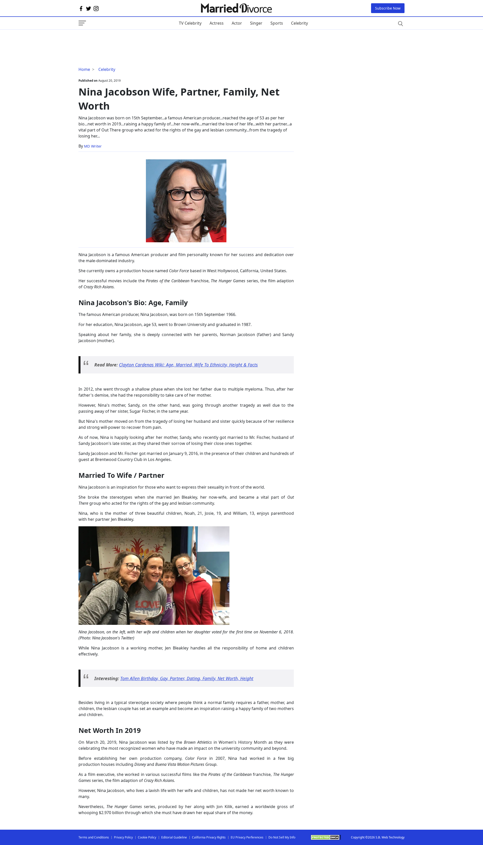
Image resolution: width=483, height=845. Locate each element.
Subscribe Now (387, 8)
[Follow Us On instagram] (96, 8)
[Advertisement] (118, 40)
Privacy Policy (123, 837)
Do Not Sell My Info (281, 837)
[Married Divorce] (236, 8)
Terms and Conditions (93, 837)
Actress (217, 23)
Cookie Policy (147, 837)
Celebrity (299, 23)
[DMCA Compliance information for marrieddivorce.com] (326, 837)
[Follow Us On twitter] (88, 8)
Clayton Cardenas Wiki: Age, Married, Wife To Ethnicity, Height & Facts (188, 365)
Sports (276, 23)
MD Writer (93, 146)
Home (84, 69)
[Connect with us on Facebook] (81, 8)
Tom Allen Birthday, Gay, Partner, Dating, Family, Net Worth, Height (186, 678)
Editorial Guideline (174, 837)
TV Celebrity (190, 23)
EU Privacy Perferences (247, 837)
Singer (256, 23)
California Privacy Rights (209, 837)
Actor (237, 23)
